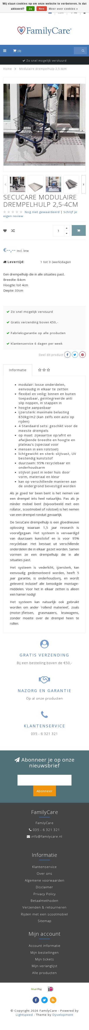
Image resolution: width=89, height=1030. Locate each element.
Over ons (44, 873)
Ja (30, 8)
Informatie (18, 370)
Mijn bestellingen (44, 952)
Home (7, 69)
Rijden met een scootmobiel (44, 914)
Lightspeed (24, 1015)
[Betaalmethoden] (36, 989)
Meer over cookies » (63, 8)
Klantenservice (44, 867)
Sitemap (44, 921)
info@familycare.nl (46, 836)
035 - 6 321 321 (46, 830)
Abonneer (45, 791)
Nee (41, 8)
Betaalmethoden (44, 900)
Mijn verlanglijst (44, 966)
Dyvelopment (62, 1015)
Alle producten (44, 973)
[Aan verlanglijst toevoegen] (5, 230)
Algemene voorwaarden (44, 880)
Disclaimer (44, 887)
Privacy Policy (44, 894)
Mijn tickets (44, 959)
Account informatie (44, 945)
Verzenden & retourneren (44, 907)
